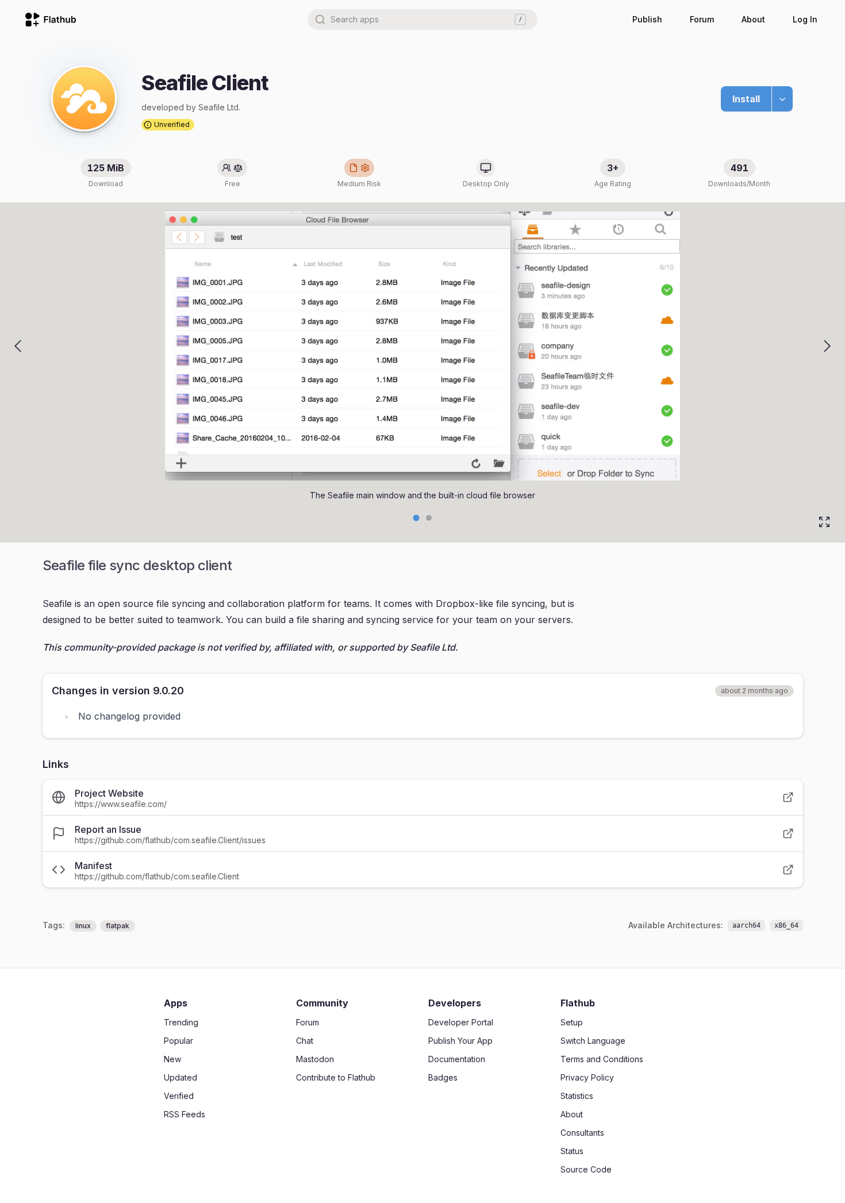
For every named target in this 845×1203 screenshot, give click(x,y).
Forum (702, 19)
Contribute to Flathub (335, 1077)
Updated (180, 1077)
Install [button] (746, 99)
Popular (178, 1041)
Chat (304, 1041)
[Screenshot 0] (416, 518)
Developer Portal (460, 1022)
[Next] (827, 346)
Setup (571, 1022)
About (753, 19)
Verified (179, 1096)
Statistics (576, 1096)
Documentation (456, 1059)
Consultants (582, 1132)
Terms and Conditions (601, 1059)
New (172, 1059)
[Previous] (18, 346)
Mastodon (315, 1059)
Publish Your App (460, 1041)
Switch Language (592, 1041)
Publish (647, 19)
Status (571, 1151)
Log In (805, 19)
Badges (443, 1077)
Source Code (586, 1169)
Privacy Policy (587, 1077)
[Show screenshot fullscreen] (824, 522)
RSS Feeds (184, 1114)
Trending (181, 1022)
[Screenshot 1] (429, 518)
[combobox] (422, 19)
